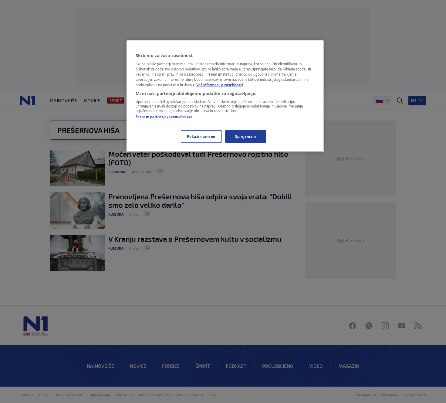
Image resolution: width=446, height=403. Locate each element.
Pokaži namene (201, 136)
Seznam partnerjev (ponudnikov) (164, 116)
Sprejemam (245, 136)
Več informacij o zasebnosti (219, 85)
